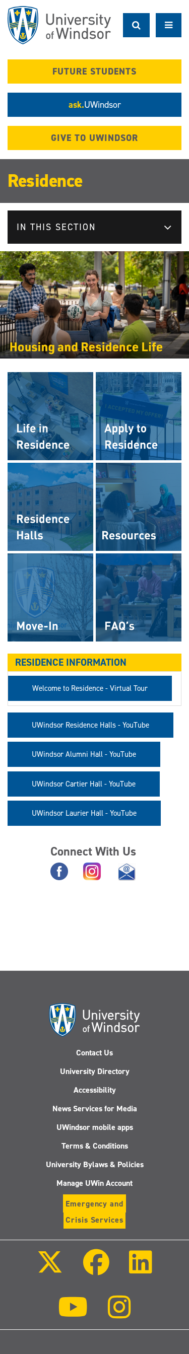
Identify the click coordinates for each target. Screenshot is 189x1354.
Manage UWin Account (94, 1183)
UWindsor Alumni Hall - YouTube (84, 754)
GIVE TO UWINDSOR (94, 138)
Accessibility (95, 1090)
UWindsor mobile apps (94, 1127)
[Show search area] (136, 25)
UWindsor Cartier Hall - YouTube (84, 784)
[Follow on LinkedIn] (140, 1269)
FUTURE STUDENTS (94, 71)
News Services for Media (94, 1108)
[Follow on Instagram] (119, 1314)
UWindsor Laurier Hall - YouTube (84, 813)
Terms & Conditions (94, 1146)
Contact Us (94, 1052)
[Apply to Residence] (138, 415)
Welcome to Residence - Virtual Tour (90, 688)
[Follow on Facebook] (96, 1269)
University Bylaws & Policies (95, 1164)
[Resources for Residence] (138, 506)
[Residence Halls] (50, 506)
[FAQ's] (138, 597)
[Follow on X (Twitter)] (50, 1269)
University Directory (95, 1071)
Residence (45, 181)
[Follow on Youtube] (73, 1314)
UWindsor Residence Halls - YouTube (90, 725)
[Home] (59, 25)
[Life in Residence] (50, 415)
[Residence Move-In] (50, 597)
